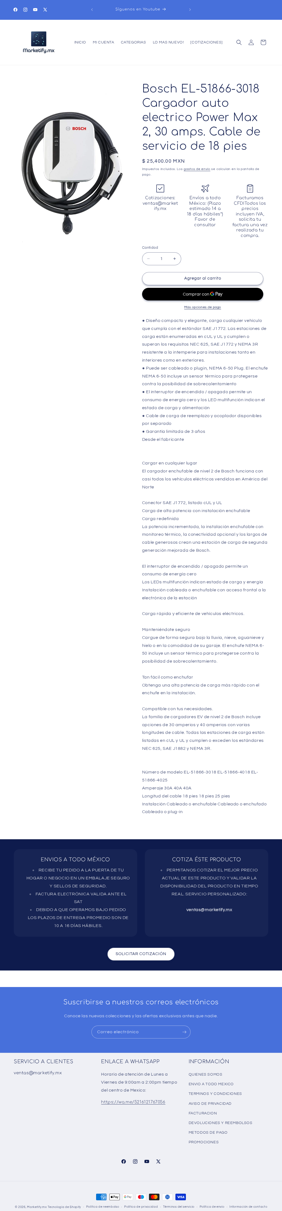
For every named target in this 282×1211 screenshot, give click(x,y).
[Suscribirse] (184, 1032)
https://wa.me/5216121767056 (133, 1102)
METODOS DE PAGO (208, 1133)
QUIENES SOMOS (206, 1074)
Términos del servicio (178, 1206)
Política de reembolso (102, 1206)
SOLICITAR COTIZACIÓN (141, 954)
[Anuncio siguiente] (190, 9)
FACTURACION (203, 1113)
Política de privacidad (141, 1206)
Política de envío (212, 1206)
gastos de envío (197, 169)
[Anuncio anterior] (92, 9)
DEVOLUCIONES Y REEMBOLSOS (221, 1123)
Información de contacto (248, 1206)
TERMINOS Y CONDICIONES (215, 1094)
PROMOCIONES (204, 1142)
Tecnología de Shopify (64, 1207)
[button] (239, 42)
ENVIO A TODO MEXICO (211, 1084)
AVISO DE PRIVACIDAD (210, 1104)
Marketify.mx (37, 1207)
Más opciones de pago (202, 307)
